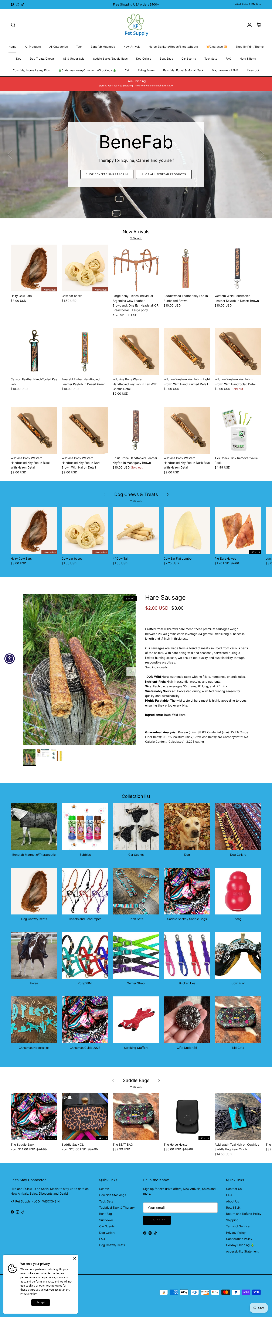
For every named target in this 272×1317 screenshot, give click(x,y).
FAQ (228, 58)
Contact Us (234, 1189)
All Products (33, 46)
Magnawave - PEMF (225, 70)
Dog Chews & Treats (136, 494)
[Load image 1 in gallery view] (79, 669)
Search (104, 1189)
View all (136, 238)
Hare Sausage (165, 597)
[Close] (74, 1258)
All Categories (58, 46)
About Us (232, 1201)
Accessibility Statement (242, 1251)
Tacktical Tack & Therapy (117, 1207)
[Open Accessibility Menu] (9, 658)
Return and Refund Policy (243, 1213)
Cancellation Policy (239, 1239)
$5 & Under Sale (74, 58)
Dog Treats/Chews (42, 58)
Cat (127, 70)
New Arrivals (131, 46)
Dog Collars (143, 58)
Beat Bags (166, 58)
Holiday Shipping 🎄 (240, 1245)
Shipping (232, 1220)
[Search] (13, 24)
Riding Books (146, 70)
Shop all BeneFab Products (164, 174)
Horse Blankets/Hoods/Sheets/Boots (173, 46)
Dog (18, 58)
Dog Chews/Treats (112, 1245)
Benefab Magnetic (103, 46)
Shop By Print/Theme (250, 46)
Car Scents (188, 58)
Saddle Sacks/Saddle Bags (110, 58)
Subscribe (157, 1220)
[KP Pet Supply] (136, 24)
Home (12, 46)
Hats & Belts (248, 58)
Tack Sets (210, 58)
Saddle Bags (136, 1080)
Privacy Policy (236, 1232)
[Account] (248, 24)
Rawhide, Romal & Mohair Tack (183, 70)
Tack (79, 46)
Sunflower (106, 1220)
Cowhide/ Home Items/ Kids (31, 70)
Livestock (253, 70)
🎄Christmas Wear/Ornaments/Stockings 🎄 (87, 70)
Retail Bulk (233, 1207)
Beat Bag (105, 1213)
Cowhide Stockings (112, 1195)
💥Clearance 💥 (216, 46)
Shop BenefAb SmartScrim (107, 174)
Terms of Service (237, 1226)
